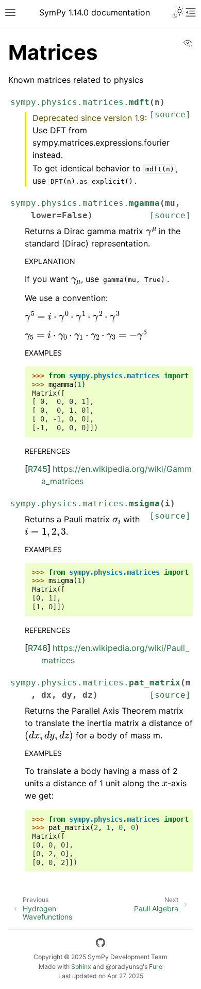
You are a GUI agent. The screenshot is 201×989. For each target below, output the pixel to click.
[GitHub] (100, 944)
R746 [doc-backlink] (37, 648)
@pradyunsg (124, 966)
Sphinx (81, 966)
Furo (155, 966)
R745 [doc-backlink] (37, 469)
